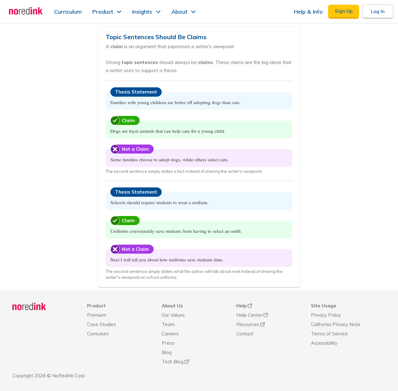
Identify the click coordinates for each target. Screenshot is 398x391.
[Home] (29, 306)
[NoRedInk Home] (26, 11)
